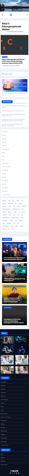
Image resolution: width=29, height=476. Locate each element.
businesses (10, 203)
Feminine (9, 211)
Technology (4, 191)
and (22, 200)
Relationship (5, 180)
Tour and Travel (5, 194)
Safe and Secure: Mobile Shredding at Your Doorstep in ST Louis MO (12, 125)
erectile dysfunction (6, 209)
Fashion (4, 152)
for (19, 211)
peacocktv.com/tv (15, 217)
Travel (12, 226)
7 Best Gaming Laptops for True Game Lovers (13, 110)
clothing (20, 203)
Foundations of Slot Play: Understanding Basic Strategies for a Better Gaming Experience (13, 120)
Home (7, 31)
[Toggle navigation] (2, 15)
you (8, 228)
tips (18, 223)
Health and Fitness (6, 166)
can (15, 203)
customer (4, 206)
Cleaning (4, 138)
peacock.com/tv (6, 217)
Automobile (5, 131)
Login (2, 454)
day (14, 206)
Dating (10, 206)
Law (14, 214)
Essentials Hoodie (16, 209)
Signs (16, 220)
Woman (21, 226)
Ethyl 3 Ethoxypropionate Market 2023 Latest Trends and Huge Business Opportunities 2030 (13, 61)
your (12, 228)
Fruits (3, 156)
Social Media (5, 187)
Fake (23, 209)
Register (3, 457)
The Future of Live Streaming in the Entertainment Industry (14, 258)
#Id (9, 200)
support (21, 220)
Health (23, 211)
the (14, 223)
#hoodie (4, 200)
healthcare (5, 214)
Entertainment (5, 149)
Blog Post (3, 461)
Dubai (18, 206)
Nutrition (4, 177)
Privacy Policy (4, 464)
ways (17, 226)
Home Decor (5, 170)
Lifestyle (4, 173)
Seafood (4, 184)
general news (5, 163)
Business (5, 57)
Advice (17, 200)
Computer (4, 142)
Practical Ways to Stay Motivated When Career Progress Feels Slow (12, 299)
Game (3, 159)
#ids (13, 200)
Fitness (15, 211)
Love (18, 214)
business (4, 203)
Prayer (22, 217)
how (10, 214)
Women (4, 228)
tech (3, 223)
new (22, 214)
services (11, 220)
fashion (4, 211)
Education (4, 145)
